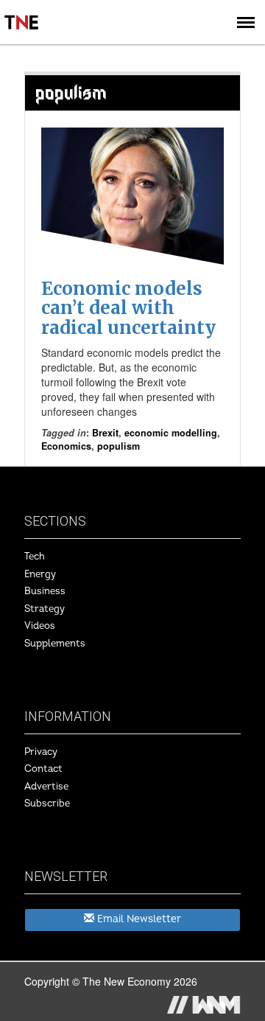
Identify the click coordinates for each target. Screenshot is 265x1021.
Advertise (46, 786)
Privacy (40, 752)
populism (118, 446)
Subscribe (47, 803)
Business (45, 591)
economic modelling (170, 432)
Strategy (44, 609)
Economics (66, 446)
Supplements (54, 643)
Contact (43, 769)
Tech (34, 556)
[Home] (22, 12)
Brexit (105, 432)
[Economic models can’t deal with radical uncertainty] (132, 196)
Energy (40, 574)
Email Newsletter (137, 919)
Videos (39, 626)
